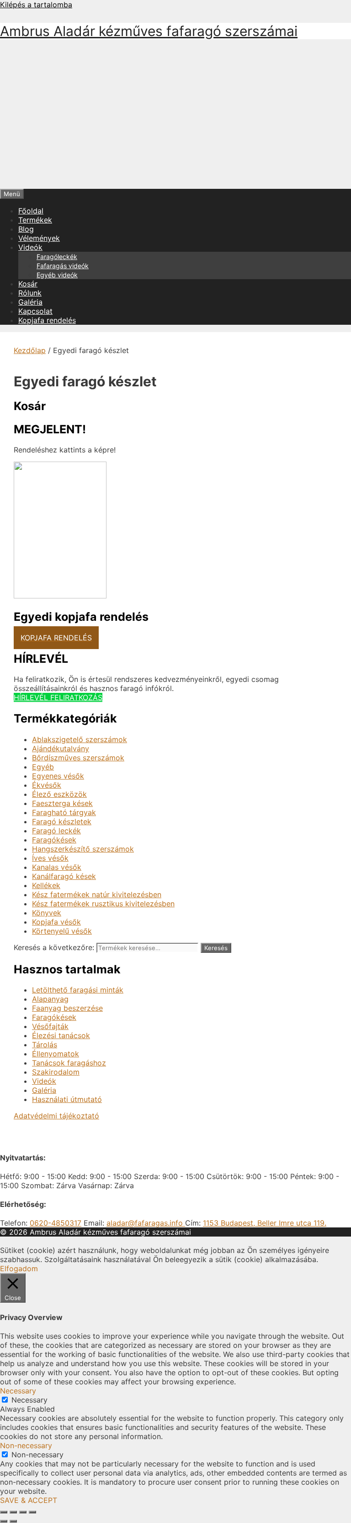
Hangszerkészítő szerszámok (83, 848)
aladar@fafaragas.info (145, 1222)
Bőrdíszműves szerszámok (78, 757)
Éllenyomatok (55, 1053)
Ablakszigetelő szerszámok (79, 739)
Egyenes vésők (58, 775)
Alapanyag (50, 998)
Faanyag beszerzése (67, 1008)
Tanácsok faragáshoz (69, 1062)
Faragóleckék (57, 256)
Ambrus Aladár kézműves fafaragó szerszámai (149, 31)
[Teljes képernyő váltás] (13, 1512)
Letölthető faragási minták (77, 989)
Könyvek (46, 912)
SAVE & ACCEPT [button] (28, 1500)
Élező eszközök (59, 794)
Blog (26, 229)
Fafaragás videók (63, 266)
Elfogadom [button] (19, 1268)
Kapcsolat (35, 311)
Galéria (30, 302)
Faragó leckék (56, 830)
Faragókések (54, 839)
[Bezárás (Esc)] (32, 1512)
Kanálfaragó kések (64, 876)
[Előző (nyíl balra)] (3, 1521)
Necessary (29, 1399)
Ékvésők (46, 785)
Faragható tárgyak (64, 812)
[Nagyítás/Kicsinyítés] (3, 1512)
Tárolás (44, 1044)
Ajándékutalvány (60, 748)
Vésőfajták (50, 1026)
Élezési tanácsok (61, 1035)
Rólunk (30, 292)
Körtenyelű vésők (62, 931)
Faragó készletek (61, 821)
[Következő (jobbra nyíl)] (13, 1521)
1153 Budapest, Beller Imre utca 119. (264, 1222)
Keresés (216, 947)
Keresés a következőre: (54, 947)
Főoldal (30, 210)
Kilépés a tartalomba (36, 4)
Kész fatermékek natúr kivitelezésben (96, 894)
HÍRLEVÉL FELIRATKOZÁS (58, 697)
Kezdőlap (30, 350)
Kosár (27, 283)
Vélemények (39, 238)
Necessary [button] (18, 1390)
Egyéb (43, 766)
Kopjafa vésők (56, 921)
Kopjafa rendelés (47, 320)
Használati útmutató (67, 1099)
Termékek (35, 219)
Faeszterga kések (62, 803)
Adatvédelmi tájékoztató (56, 1115)
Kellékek (46, 885)
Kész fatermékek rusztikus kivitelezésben (103, 903)
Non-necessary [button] (26, 1445)
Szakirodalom (56, 1071)
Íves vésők (50, 858)
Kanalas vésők (56, 867)
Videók (30, 247)
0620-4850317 (55, 1222)
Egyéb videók (57, 275)
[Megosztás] (23, 1512)
